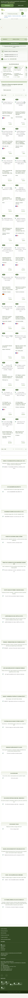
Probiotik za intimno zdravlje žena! (14, 536)
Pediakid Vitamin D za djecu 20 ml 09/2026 (7, 112)
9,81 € (23, 240)
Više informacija (11, 2)
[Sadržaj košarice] (4, 123)
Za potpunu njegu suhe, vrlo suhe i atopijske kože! (14, 514)
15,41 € (10, 299)
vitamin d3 (24, 15)
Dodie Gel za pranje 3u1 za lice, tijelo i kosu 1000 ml (7, 317)
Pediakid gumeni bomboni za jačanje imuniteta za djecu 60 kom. (21, 318)
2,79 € (23, 299)
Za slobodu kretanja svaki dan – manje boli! (14, 798)
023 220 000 (13, 59)
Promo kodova (16, 46)
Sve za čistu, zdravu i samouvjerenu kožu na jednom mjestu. (14, 775)
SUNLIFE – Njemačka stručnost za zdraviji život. (14, 696)
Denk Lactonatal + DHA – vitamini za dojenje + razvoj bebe (7, 288)
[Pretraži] (22, 13)
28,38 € (10, 442)
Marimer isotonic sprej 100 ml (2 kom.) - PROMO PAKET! (21, 347)
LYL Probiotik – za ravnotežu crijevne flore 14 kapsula (6, 403)
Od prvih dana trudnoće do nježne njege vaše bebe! (14, 489)
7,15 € (23, 153)
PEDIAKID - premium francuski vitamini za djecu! (14, 642)
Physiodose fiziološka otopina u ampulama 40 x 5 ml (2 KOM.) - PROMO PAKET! (7, 142)
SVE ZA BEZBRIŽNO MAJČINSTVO (14, 486)
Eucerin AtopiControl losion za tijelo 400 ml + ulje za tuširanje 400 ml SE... (7, 433)
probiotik (6, 17)
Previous (1, 27)
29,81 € (10, 385)
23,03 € (23, 211)
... (23, 95)
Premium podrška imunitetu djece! (14, 747)
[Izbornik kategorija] (2, 13)
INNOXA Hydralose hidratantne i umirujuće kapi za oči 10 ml (21, 229)
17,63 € (10, 358)
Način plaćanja (3, 932)
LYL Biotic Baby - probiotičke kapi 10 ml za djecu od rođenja (21, 403)
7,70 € (10, 240)
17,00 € (10, 328)
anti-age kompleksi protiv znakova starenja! (14, 668)
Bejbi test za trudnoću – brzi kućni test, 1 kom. (21, 288)
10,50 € (23, 414)
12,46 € (10, 269)
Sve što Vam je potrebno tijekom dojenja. (14, 589)
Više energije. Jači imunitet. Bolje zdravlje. (14, 698)
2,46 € (10, 124)
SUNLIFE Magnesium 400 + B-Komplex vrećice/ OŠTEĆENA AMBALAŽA (20, 142)
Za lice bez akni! (14, 773)
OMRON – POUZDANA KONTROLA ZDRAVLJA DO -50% (14, 460)
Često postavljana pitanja (5, 939)
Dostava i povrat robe (5, 935)
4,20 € (23, 124)
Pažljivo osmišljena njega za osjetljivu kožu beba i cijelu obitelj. (14, 877)
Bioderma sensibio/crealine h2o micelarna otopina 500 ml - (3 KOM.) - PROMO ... (7, 376)
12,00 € (23, 269)
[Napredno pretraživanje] (25, 13)
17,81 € (23, 180)
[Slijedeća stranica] (25, 95)
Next (26, 27)
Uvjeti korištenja (4, 928)
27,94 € (23, 442)
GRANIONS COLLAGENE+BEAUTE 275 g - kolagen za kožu (20, 199)
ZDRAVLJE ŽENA (15, 39)
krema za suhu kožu (16, 15)
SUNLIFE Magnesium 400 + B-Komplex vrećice (7, 229)
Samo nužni (20, 5)
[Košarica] (25, 10)
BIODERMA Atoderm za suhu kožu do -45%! (14, 511)
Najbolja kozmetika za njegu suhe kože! (14, 826)
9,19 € (10, 153)
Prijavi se (21, 9)
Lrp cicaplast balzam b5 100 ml (7, 346)
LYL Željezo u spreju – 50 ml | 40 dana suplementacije (21, 376)
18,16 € (10, 211)
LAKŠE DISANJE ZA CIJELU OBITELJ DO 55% (14, 616)
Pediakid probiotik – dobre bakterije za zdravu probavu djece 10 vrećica (7, 259)
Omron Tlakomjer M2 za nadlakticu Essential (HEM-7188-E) (7, 172)
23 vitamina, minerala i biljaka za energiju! (14, 899)
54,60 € (10, 180)
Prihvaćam (7, 5)
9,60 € (10, 414)
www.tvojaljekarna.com (7, 970)
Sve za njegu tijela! (14, 824)
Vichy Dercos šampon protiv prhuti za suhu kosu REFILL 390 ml (21, 172)
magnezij (9, 15)
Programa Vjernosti (8, 46)
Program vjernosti (4, 937)
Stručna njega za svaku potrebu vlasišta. (14, 721)
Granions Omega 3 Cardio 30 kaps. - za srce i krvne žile (20, 259)
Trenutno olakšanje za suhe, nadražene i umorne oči (14, 563)
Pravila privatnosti (4, 930)
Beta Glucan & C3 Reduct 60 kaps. (20, 432)
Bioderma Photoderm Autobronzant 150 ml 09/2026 (20, 113)
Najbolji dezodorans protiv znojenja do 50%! (14, 848)
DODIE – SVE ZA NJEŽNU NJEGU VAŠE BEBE (14, 874)
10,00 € (23, 358)
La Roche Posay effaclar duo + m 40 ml (7, 199)
